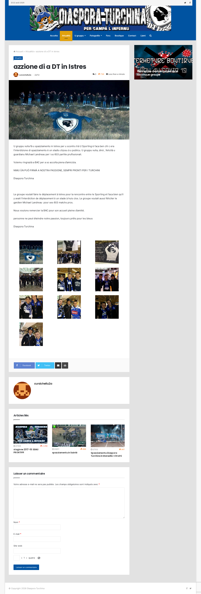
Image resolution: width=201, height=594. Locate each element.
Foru (108, 35)
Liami (143, 35)
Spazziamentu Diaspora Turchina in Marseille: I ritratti (106, 454)
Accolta (54, 35)
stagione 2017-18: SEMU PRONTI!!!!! (26, 451)
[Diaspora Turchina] (100, 18)
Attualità (66, 35)
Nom (17, 522)
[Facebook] (189, 2)
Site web (18, 545)
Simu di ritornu (147, 75)
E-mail (17, 534)
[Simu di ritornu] (163, 62)
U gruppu (79, 35)
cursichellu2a (25, 75)
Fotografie (95, 35)
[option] (163, 62)
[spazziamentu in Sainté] (69, 436)
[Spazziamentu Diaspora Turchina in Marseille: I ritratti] (108, 436)
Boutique (119, 35)
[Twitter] (185, 2)
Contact (132, 35)
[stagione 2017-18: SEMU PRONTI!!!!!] (30, 434)
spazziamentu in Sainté (64, 452)
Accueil (19, 51)
